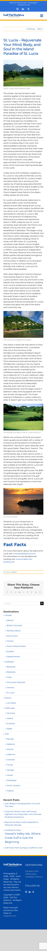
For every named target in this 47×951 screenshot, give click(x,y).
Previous (31, 29)
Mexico (8, 698)
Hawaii (10, 775)
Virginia (10, 791)
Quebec (10, 651)
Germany (11, 713)
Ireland (10, 718)
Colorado (11, 760)
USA (7, 734)
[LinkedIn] (30, 892)
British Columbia (14, 625)
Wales (9, 729)
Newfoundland (13, 631)
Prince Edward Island (16, 646)
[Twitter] (33, 892)
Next (39, 29)
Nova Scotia (12, 636)
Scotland (11, 723)
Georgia (10, 770)
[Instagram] (26, 892)
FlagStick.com (9, 916)
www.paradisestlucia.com (24, 554)
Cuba (9, 677)
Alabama (11, 744)
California (11, 754)
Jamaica (10, 687)
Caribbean (13, 572)
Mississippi (11, 780)
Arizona (10, 749)
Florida (10, 765)
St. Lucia (6, 572)
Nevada (10, 739)
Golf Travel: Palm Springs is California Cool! (23, 848)
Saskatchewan (13, 656)
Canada (8, 615)
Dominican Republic (16, 682)
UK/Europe (10, 708)
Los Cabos (11, 703)
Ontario (10, 641)
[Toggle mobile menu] (42, 15)
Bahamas (11, 667)
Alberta (10, 620)
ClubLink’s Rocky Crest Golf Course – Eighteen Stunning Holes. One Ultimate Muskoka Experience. (23, 814)
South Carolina (13, 785)
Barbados (11, 672)
